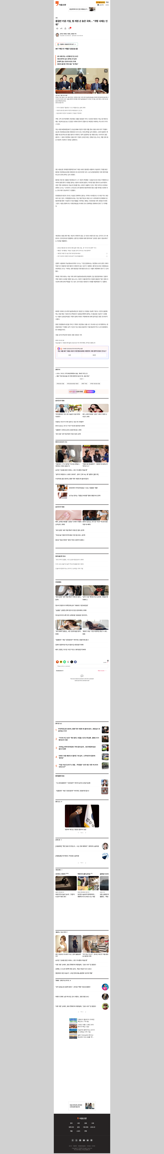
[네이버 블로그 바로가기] (91, 1140)
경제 (85, 1123)
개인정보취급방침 (82, 1146)
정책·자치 (71, 1127)
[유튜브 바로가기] (80, 1140)
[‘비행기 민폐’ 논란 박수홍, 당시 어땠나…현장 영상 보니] (105, 996)
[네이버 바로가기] (87, 1140)
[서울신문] (60, 3)
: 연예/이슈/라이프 (62, 980)
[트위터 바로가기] (76, 1140)
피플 (71, 1131)
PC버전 (93, 1146)
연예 (85, 1131)
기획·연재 (57, 870)
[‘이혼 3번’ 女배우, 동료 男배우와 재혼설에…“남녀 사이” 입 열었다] (105, 1006)
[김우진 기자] (57, 35)
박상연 (65, 34)
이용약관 (75, 1146)
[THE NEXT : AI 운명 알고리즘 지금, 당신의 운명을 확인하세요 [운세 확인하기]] (82, 391)
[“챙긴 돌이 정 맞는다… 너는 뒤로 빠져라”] (105, 846)
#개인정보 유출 (60, 383)
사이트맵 (88, 1146)
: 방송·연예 (60, 932)
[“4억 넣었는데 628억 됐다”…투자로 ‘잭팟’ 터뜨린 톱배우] (105, 987)
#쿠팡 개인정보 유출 (95, 383)
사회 (56, 18)
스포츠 (78, 1131)
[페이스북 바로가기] (72, 1140)
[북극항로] (105, 855)
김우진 (61, 34)
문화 (78, 1127)
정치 (71, 1123)
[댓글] (69, 28)
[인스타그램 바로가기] (84, 1140)
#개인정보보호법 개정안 (72, 383)
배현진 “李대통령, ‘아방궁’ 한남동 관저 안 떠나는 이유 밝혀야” (74, 251)
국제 (92, 1123)
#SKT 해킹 (84, 383)
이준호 (68, 34)
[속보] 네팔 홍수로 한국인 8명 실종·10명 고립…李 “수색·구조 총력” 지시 (76, 248)
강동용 (72, 34)
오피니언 (57, 840)
